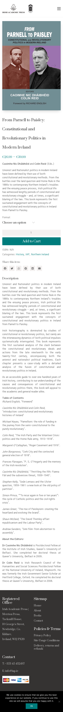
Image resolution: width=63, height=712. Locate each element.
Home (37, 605)
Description (10, 278)
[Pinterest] (25, 268)
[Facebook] (5, 268)
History (20, 254)
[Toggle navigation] (59, 9)
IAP (28, 254)
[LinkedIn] (32, 268)
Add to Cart (31, 241)
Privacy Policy (42, 635)
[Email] (39, 268)
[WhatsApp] (18, 268)
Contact (38, 620)
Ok (31, 706)
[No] (59, 701)
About (37, 610)
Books (37, 615)
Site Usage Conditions (47, 640)
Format (6, 217)
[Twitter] (12, 268)
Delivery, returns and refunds (46, 647)
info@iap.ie (11, 671)
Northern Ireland (40, 254)
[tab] (31, 279)
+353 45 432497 (14, 663)
